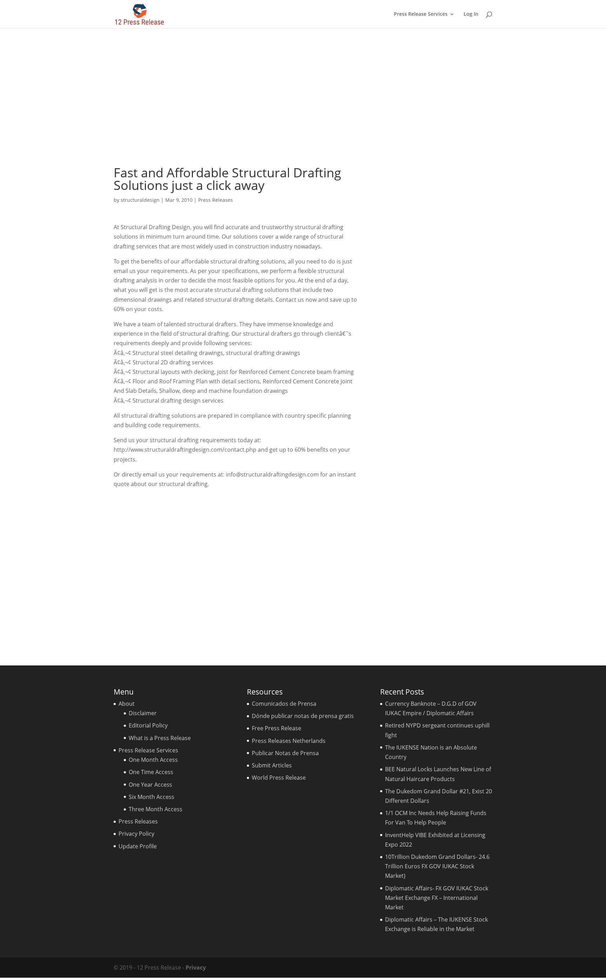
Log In (471, 14)
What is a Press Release (160, 738)
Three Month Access (155, 809)
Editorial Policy (148, 725)
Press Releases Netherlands (288, 741)
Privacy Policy (136, 833)
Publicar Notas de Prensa (285, 753)
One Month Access (153, 760)
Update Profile (138, 846)
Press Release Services (420, 14)
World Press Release (279, 777)
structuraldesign (140, 200)
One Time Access (151, 772)
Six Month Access (151, 797)
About (127, 703)
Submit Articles (272, 765)
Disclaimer (143, 713)
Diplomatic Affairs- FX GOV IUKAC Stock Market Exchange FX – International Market (436, 897)
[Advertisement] (303, 97)
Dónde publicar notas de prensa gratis (303, 716)
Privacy (196, 967)
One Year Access (150, 784)
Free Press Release (276, 728)
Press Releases (215, 200)
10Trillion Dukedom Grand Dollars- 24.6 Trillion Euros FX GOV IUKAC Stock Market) (437, 866)
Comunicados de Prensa (284, 703)
